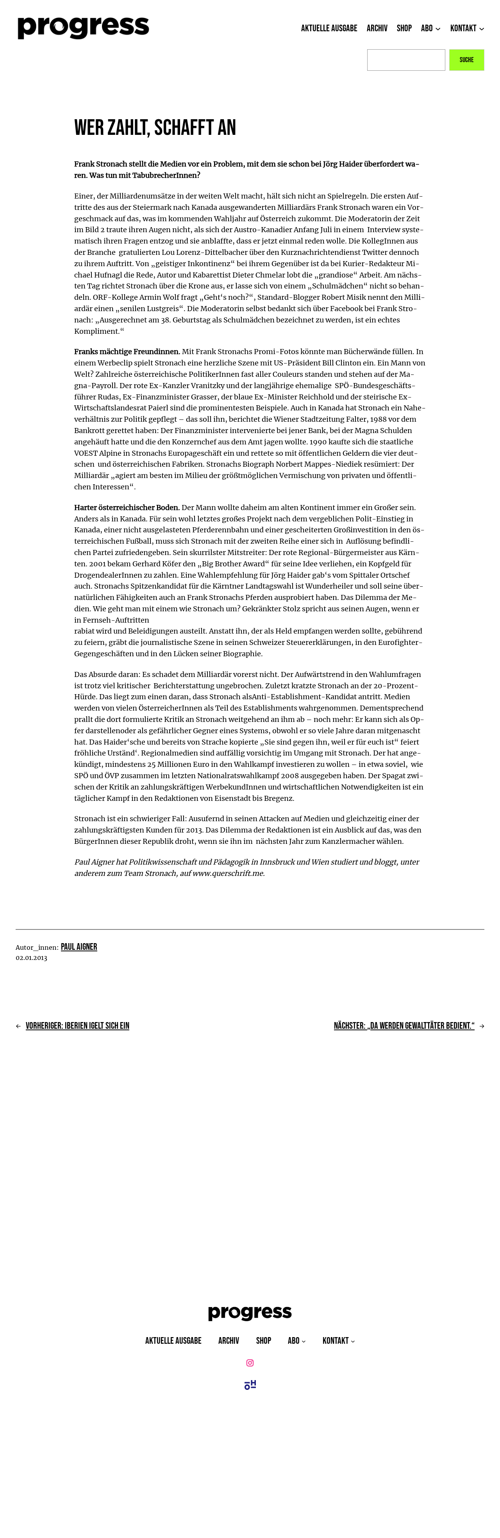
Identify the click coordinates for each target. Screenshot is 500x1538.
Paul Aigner (79, 947)
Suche (467, 60)
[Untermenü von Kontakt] (481, 28)
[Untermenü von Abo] (438, 28)
